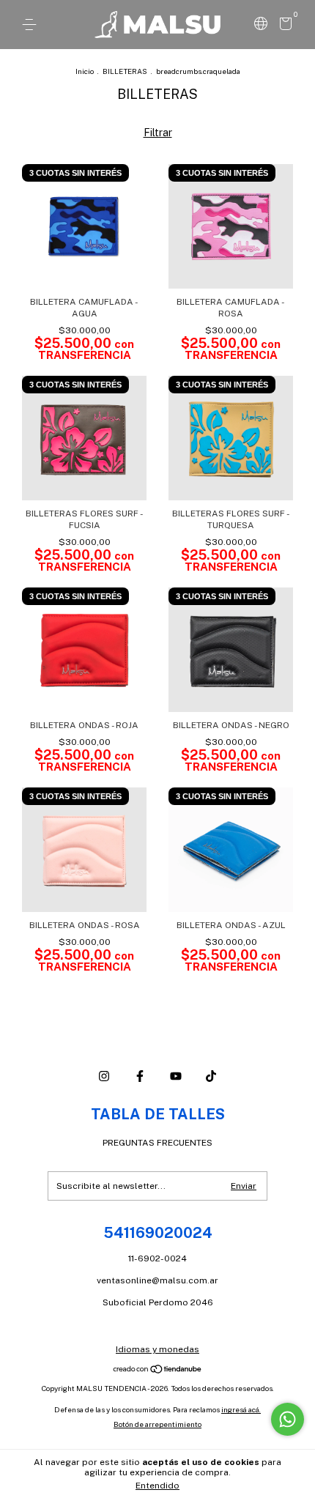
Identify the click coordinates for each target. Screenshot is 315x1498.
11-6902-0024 (157, 1258)
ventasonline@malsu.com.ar (157, 1280)
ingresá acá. (241, 1409)
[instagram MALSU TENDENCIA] (104, 1076)
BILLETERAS (125, 71)
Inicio (84, 71)
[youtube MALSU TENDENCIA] (176, 1076)
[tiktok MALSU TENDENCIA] (211, 1076)
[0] (283, 26)
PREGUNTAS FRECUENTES (157, 1143)
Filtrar (158, 132)
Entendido (157, 1485)
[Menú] (32, 24)
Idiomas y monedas (157, 1349)
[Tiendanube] (158, 1370)
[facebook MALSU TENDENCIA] (140, 1076)
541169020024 (157, 1233)
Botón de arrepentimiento (157, 1424)
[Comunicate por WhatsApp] (287, 1419)
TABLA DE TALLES (158, 1114)
